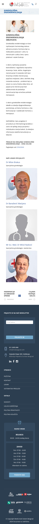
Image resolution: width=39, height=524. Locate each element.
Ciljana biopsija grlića (31, 294)
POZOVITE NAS (19, 475)
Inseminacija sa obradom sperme (9, 294)
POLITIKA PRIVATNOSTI (12, 410)
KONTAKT (7, 380)
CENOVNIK (20, 147)
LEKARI (6, 384)
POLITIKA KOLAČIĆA (11, 414)
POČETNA (7, 376)
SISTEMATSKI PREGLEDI (12, 389)
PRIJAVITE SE (19, 337)
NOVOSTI (7, 402)
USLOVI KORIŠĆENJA (11, 406)
